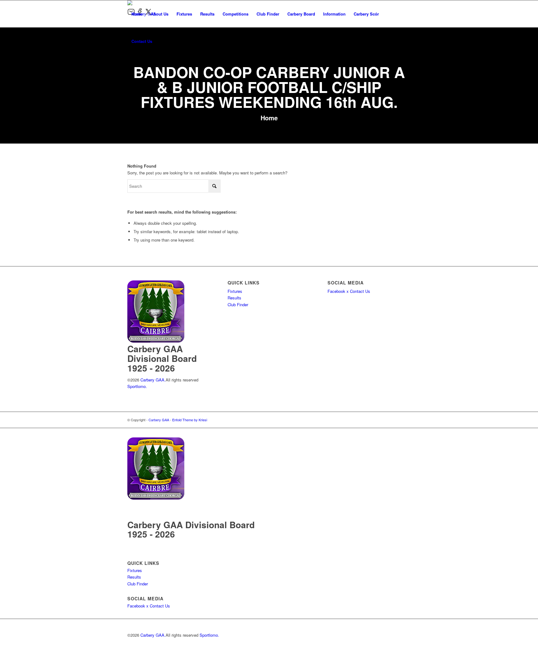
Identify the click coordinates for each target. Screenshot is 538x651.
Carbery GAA (159, 419)
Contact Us (360, 291)
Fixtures (235, 291)
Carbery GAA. (152, 380)
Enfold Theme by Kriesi (189, 419)
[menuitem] (137, 14)
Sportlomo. (137, 386)
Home (269, 117)
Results (234, 298)
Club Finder (238, 304)
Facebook (336, 291)
